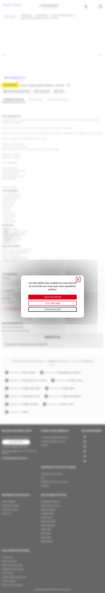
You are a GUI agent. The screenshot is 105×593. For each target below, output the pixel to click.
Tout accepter (52, 297)
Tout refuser (52, 303)
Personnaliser (52, 309)
